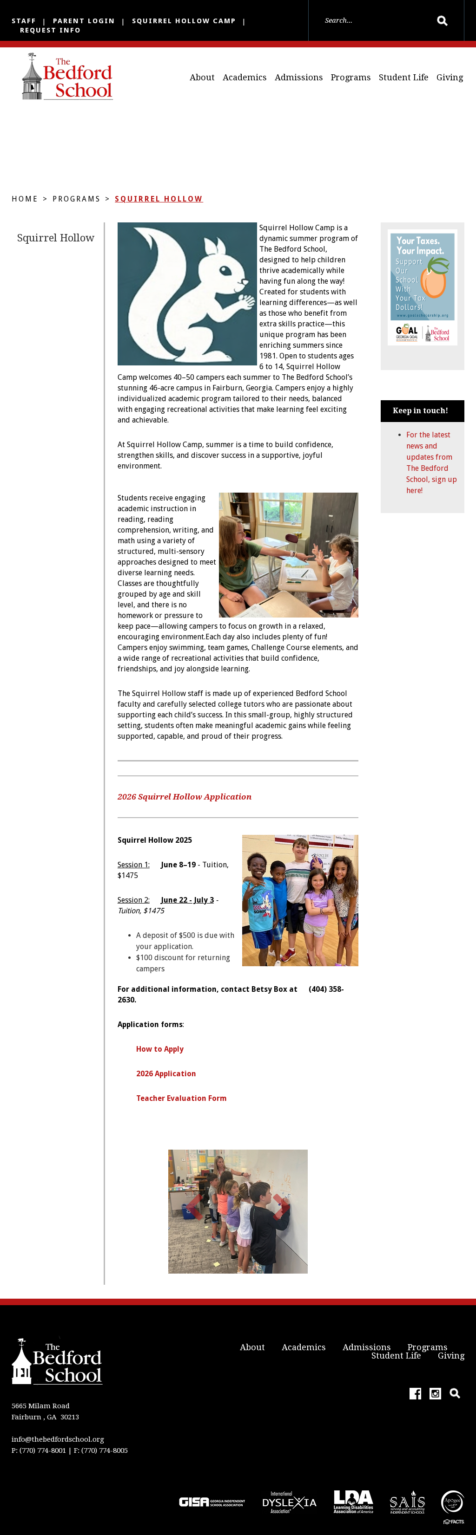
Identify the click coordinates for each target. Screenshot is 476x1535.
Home (25, 199)
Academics (245, 77)
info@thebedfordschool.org (58, 1439)
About (202, 77)
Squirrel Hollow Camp (184, 21)
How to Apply (160, 1049)
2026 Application (166, 1073)
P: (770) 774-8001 (39, 1450)
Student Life (404, 77)
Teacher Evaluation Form (181, 1098)
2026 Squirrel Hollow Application (184, 796)
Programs (351, 77)
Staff (24, 21)
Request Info (50, 30)
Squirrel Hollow (159, 199)
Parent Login (84, 21)
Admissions (299, 77)
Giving (449, 77)
